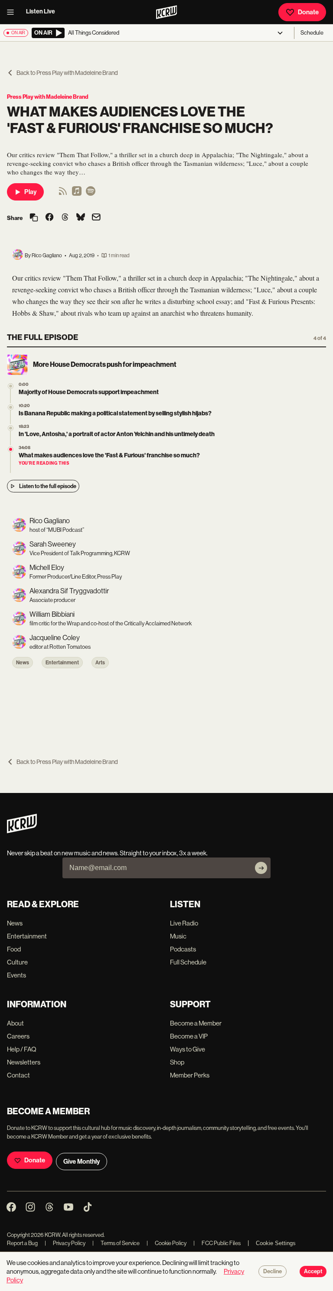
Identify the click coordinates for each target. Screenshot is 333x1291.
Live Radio (184, 923)
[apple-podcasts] (77, 194)
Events (16, 975)
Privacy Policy (65, 1243)
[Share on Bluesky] (80, 218)
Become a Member (196, 1023)
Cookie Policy (166, 1243)
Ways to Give (187, 1049)
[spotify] (90, 194)
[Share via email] (96, 218)
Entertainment (62, 663)
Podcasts (183, 949)
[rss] (63, 194)
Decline (272, 1271)
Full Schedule (188, 962)
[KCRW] (22, 831)
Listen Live (40, 11)
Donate (308, 12)
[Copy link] (33, 218)
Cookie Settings (276, 1243)
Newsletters (23, 1062)
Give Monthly (81, 1161)
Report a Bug (22, 1243)
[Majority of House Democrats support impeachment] (10, 386)
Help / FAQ (21, 1049)
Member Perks (189, 1075)
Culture (17, 962)
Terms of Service (116, 1243)
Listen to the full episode (47, 486)
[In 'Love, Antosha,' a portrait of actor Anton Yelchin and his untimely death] (10, 428)
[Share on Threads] (65, 218)
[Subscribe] (261, 868)
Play (30, 192)
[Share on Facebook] (49, 218)
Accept (313, 1271)
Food (14, 949)
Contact (18, 1075)
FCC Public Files (217, 1243)
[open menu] (13, 12)
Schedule (311, 32)
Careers (18, 1036)
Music (178, 936)
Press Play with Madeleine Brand (47, 97)
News (22, 663)
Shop (177, 1062)
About (15, 1023)
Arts (100, 663)
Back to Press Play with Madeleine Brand (67, 72)
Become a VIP (189, 1036)
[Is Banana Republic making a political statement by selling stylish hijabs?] (10, 407)
